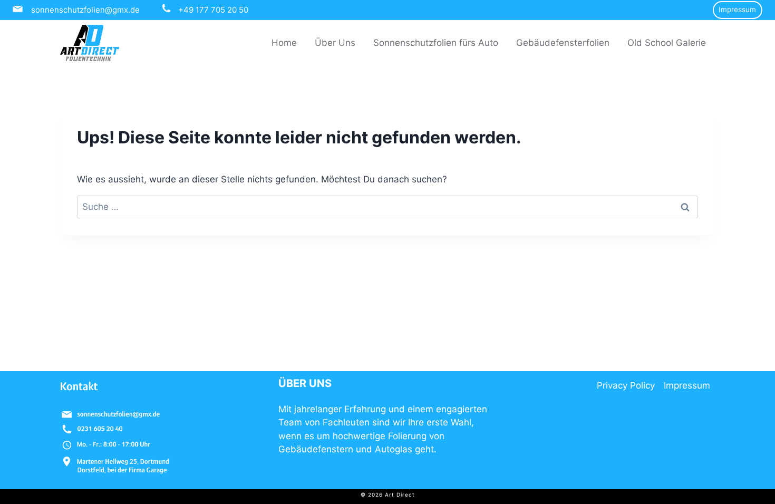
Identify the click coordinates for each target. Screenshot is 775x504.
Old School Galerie (666, 42)
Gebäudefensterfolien (562, 42)
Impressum (737, 9)
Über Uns (335, 42)
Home (284, 42)
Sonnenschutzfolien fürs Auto (435, 42)
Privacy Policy (626, 385)
